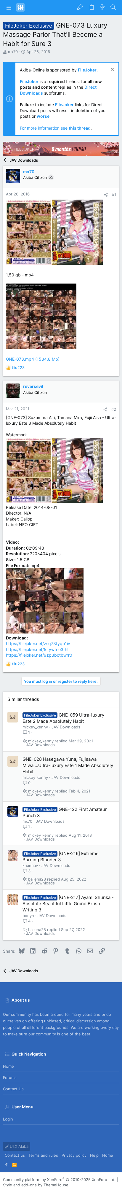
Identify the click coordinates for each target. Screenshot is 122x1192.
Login (8, 1119)
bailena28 (37, 879)
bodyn (28, 915)
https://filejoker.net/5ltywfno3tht (37, 649)
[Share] (106, 195)
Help (94, 1155)
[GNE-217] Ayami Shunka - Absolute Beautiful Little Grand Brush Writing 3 (68, 904)
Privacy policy (74, 1155)
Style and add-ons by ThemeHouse (35, 1185)
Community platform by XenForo (59, 1179)
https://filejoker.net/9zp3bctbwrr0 (39, 655)
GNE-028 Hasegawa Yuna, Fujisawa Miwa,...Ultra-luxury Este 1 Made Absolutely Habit (68, 765)
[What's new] (102, 7)
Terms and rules (43, 1155)
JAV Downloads (66, 727)
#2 (113, 409)
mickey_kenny (35, 727)
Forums (10, 1077)
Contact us (13, 1088)
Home (8, 1066)
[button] (9, 7)
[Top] (6, 1164)
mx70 (13, 51)
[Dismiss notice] (111, 70)
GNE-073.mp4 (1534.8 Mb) (33, 359)
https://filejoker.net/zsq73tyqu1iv (38, 643)
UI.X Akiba (18, 1146)
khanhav (30, 865)
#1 (114, 194)
